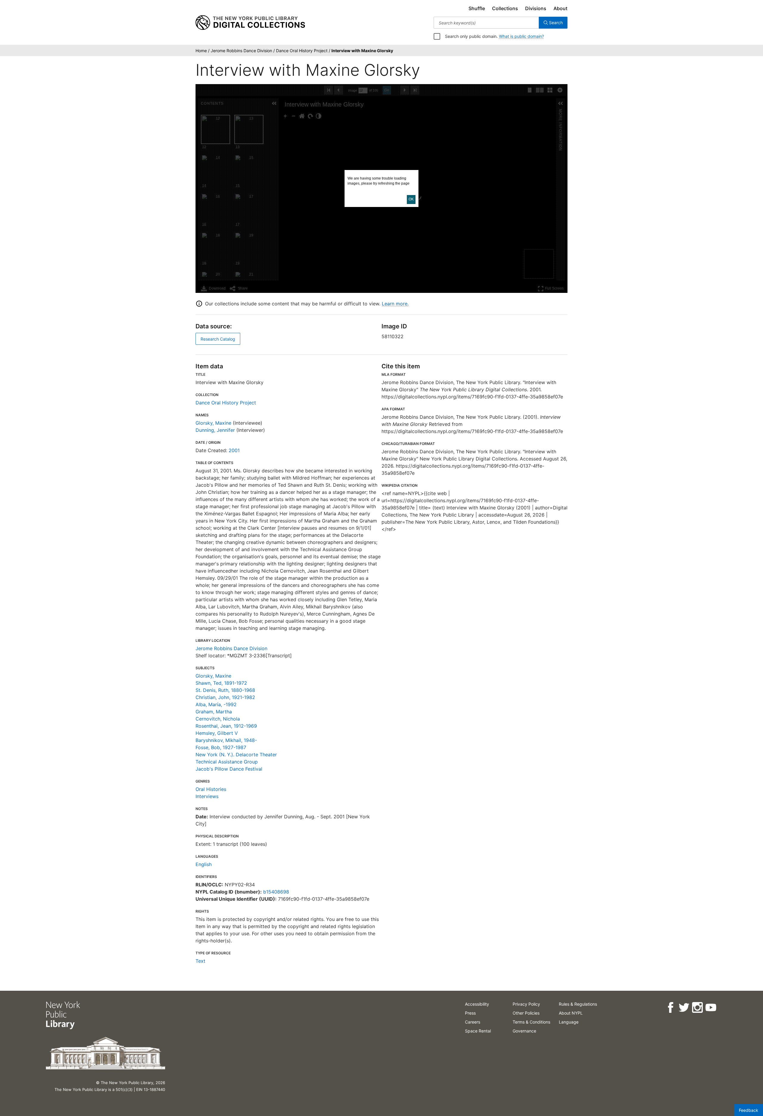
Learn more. (395, 304)
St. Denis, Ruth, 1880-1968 (225, 690)
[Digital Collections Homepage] (250, 22)
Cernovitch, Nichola (218, 719)
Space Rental (478, 1030)
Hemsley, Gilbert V (217, 733)
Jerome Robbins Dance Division (231, 648)
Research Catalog (218, 338)
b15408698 (276, 892)
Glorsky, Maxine (213, 423)
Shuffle (477, 8)
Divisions (535, 8)
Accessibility (477, 1004)
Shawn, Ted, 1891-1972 (221, 683)
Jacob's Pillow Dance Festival (229, 769)
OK (411, 199)
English (204, 864)
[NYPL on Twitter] (684, 1007)
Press (470, 1012)
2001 (234, 450)
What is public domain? (521, 36)
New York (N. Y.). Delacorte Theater (236, 755)
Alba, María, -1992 (216, 704)
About (560, 8)
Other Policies (526, 1012)
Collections (505, 8)
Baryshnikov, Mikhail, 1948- (226, 740)
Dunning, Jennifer (215, 430)
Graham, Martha (214, 712)
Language (569, 1021)
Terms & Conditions (531, 1021)
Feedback (748, 1110)
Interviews (207, 796)
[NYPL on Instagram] (697, 1007)
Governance (524, 1030)
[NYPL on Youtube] (711, 1007)
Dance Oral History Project (226, 403)
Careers (472, 1021)
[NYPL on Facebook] (670, 1007)
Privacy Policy (526, 1004)
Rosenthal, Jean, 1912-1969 (226, 726)
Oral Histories (211, 789)
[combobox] (486, 23)
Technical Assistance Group (227, 762)
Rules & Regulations (578, 1004)
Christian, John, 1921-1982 (225, 697)
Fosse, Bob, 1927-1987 (221, 747)
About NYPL (571, 1012)
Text (200, 961)
